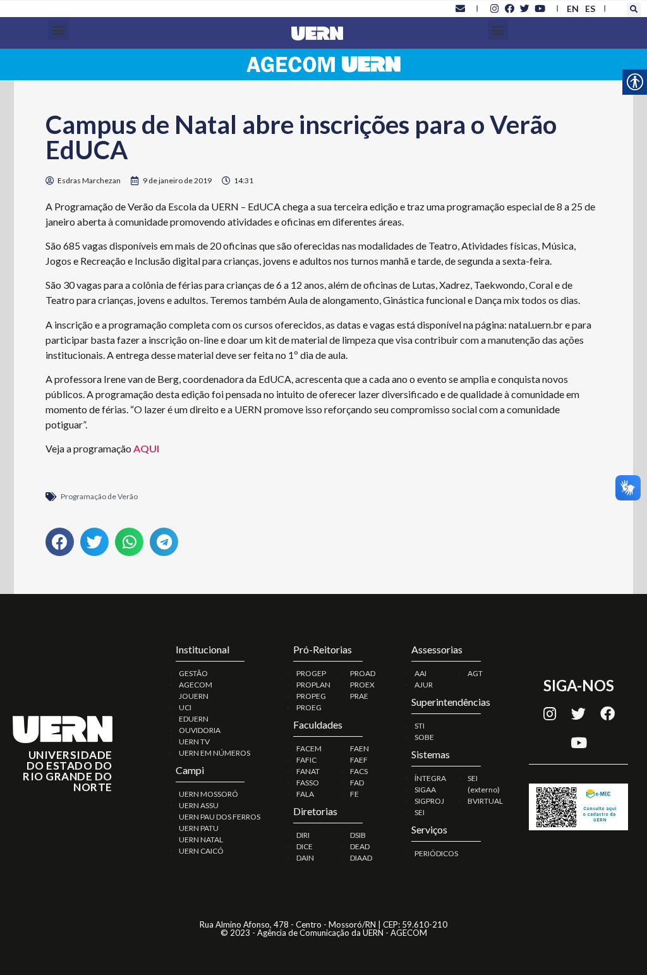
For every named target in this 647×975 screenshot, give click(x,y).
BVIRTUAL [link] (485, 801)
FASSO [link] (307, 782)
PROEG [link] (309, 707)
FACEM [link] (309, 748)
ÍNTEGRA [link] (430, 778)
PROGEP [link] (311, 673)
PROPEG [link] (311, 696)
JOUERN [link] (194, 696)
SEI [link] (419, 812)
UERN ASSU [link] (199, 805)
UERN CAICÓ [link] (201, 851)
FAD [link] (357, 782)
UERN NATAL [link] (201, 839)
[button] (634, 9)
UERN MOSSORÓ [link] (208, 794)
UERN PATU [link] (199, 828)
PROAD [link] (362, 673)
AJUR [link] (423, 684)
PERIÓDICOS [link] (436, 853)
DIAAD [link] (361, 858)
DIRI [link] (303, 835)
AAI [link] (420, 673)
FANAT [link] (308, 771)
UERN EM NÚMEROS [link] (214, 753)
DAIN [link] (305, 858)
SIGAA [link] (425, 789)
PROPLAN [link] (313, 684)
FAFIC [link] (306, 760)
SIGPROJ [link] (429, 801)
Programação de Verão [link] (99, 496)
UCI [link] (185, 707)
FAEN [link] (359, 748)
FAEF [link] (359, 760)
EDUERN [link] (194, 719)
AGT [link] (475, 673)
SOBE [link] (424, 737)
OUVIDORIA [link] (200, 730)
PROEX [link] (362, 684)
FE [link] (354, 794)
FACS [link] (359, 771)
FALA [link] (305, 794)
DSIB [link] (358, 835)
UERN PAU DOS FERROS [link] (219, 816)
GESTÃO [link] (193, 673)
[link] (460, 8)
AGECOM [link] (195, 684)
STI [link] (419, 725)
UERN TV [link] (194, 741)
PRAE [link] (359, 696)
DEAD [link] (360, 846)
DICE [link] (304, 846)
